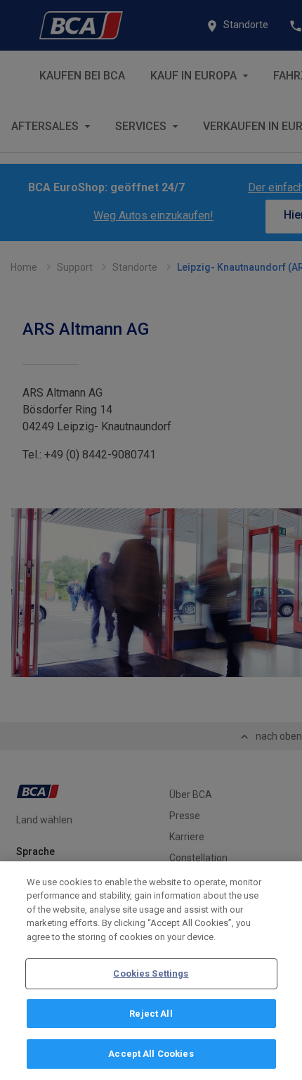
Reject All (150, 1013)
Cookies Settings (150, 973)
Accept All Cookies (150, 1053)
